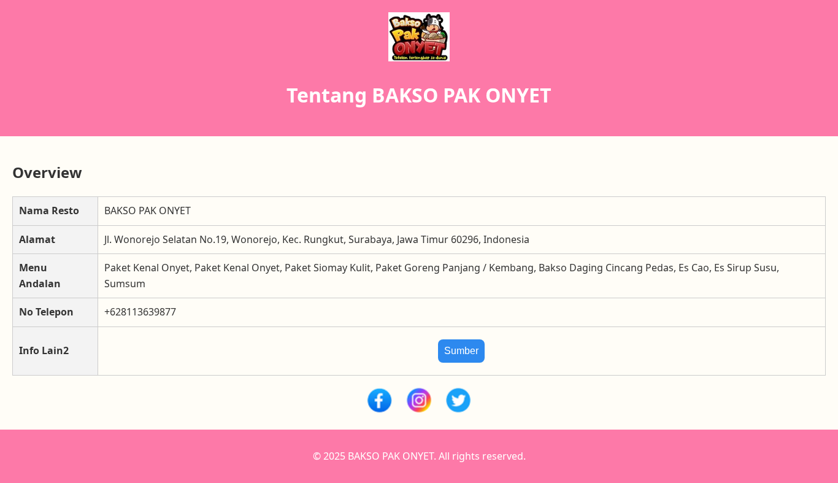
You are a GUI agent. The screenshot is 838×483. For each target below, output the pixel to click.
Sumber (461, 351)
